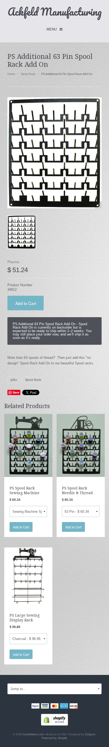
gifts (14, 379)
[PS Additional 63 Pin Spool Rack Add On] (21, 232)
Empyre (90, 734)
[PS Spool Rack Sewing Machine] (28, 445)
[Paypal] (35, 706)
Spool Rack (28, 74)
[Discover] (73, 706)
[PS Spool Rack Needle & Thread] (81, 445)
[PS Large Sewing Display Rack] (28, 576)
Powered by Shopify (54, 738)
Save (16, 392)
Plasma (13, 262)
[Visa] (45, 706)
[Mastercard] (54, 706)
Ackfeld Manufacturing (55, 11)
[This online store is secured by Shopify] (54, 720)
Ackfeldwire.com (33, 734)
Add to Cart (25, 303)
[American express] (64, 706)
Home (11, 74)
